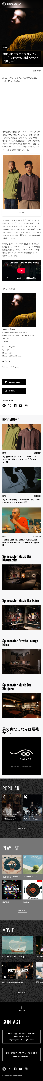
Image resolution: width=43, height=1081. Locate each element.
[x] (9, 407)
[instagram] (26, 407)
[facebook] (15, 407)
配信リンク (7, 361)
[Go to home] (11, 3)
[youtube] (20, 407)
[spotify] (4, 407)
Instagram (15, 367)
